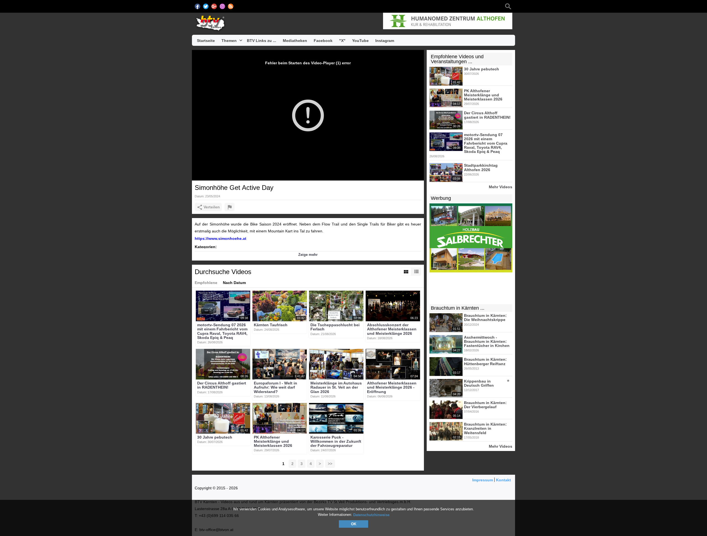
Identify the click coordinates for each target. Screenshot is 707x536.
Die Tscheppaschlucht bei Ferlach (335, 327)
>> (330, 463)
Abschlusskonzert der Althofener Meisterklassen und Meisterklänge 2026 (391, 329)
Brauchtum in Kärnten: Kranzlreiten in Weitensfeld (485, 428)
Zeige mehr (308, 255)
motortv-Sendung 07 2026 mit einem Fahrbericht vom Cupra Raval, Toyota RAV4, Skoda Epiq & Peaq (222, 331)
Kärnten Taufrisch (270, 325)
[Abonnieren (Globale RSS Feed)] (230, 6)
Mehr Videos (500, 187)
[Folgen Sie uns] (197, 6)
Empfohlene (206, 282)
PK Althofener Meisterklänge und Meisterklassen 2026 (273, 441)
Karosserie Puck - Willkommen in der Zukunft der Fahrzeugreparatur (335, 441)
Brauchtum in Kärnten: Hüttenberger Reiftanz (485, 361)
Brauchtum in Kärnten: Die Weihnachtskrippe (485, 317)
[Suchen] (508, 6)
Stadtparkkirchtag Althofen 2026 (481, 167)
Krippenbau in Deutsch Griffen (479, 383)
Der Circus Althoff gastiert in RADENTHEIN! (221, 385)
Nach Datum (234, 282)
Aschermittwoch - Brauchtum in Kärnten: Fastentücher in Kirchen (487, 341)
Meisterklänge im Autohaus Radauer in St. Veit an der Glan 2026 (336, 387)
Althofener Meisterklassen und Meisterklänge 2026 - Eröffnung (391, 387)
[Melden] (229, 207)
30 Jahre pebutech (214, 437)
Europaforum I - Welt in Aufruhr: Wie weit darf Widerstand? (275, 387)
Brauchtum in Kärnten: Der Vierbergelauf (485, 404)
